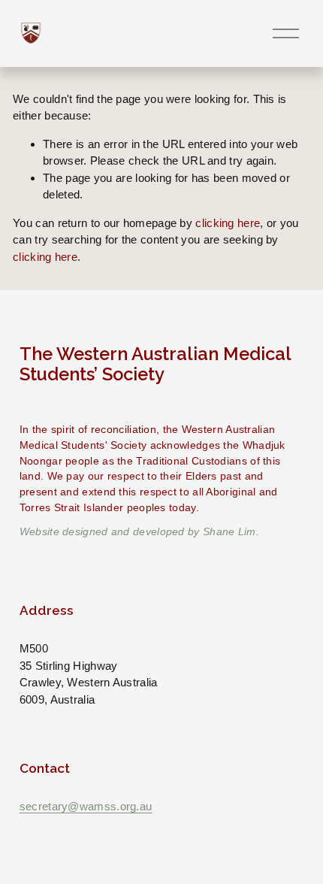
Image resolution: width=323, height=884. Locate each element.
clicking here (227, 222)
